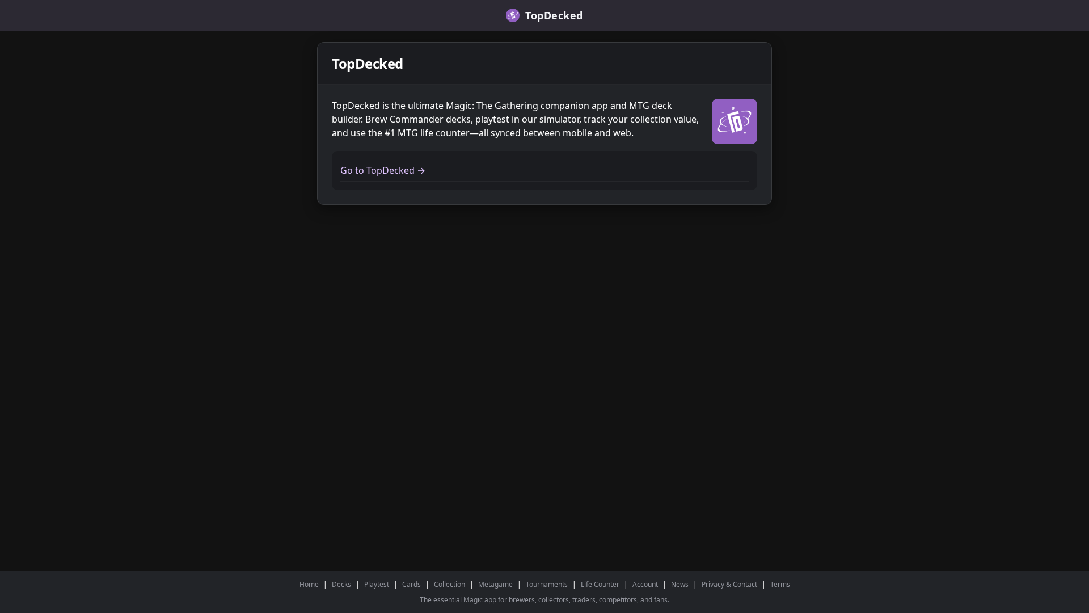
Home (309, 584)
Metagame (495, 584)
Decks (341, 584)
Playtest (376, 584)
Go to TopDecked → (382, 170)
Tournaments (547, 584)
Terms (780, 584)
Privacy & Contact (729, 584)
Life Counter (600, 584)
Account (645, 584)
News (680, 584)
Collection (449, 584)
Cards (411, 584)
